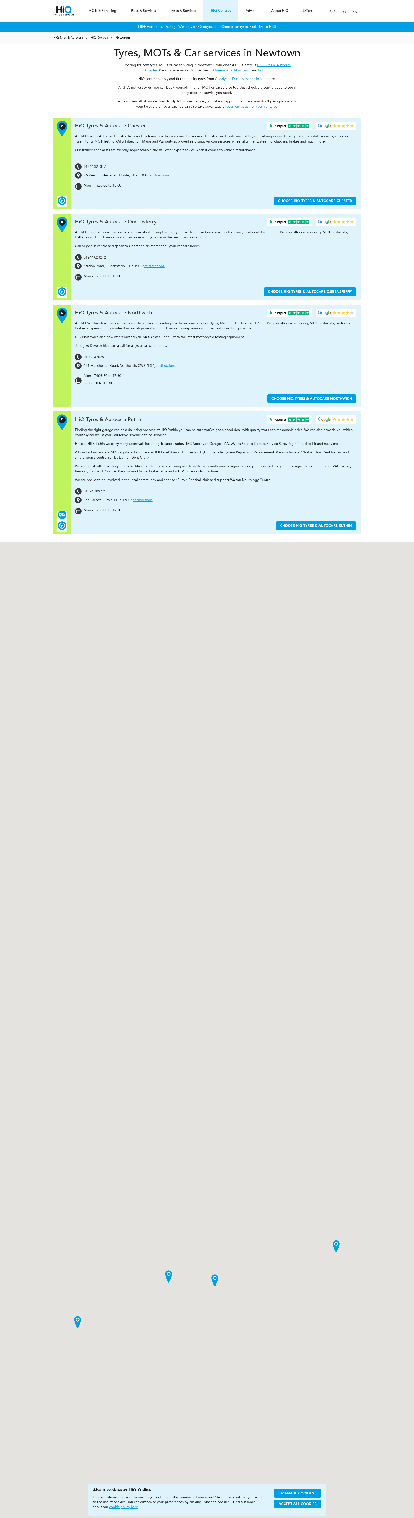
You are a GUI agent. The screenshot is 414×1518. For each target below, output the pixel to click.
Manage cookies (297, 1493)
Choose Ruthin (316, 526)
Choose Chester (315, 201)
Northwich (242, 70)
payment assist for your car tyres (252, 106)
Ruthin (263, 70)
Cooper (227, 27)
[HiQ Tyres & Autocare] (63, 11)
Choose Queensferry (310, 292)
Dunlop (238, 79)
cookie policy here (123, 1507)
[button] (214, 1280)
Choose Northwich (311, 399)
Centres (99, 37)
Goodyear (206, 27)
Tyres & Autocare (68, 37)
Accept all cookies (298, 1504)
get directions (158, 175)
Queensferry (222, 70)
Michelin (252, 79)
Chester (110, 126)
